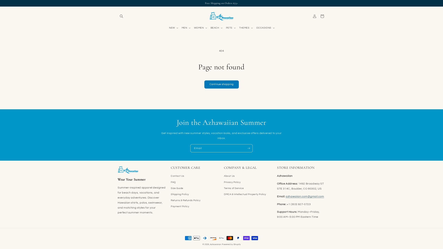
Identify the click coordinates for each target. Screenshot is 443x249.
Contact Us (177, 176)
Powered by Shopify (231, 244)
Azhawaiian (215, 244)
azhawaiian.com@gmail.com (305, 196)
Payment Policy (180, 206)
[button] (121, 16)
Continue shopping (222, 84)
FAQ (173, 182)
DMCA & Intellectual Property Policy (245, 194)
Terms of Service (234, 188)
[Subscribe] (248, 148)
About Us (229, 176)
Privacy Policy (232, 182)
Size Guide (177, 188)
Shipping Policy (180, 194)
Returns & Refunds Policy (185, 200)
